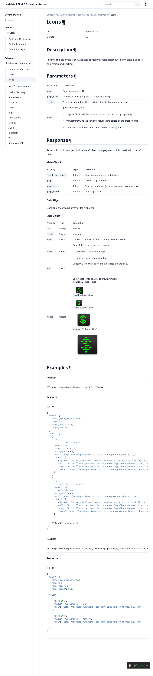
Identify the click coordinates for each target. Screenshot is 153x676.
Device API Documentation (18, 86)
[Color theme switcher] (145, 4)
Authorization (15, 97)
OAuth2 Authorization (19, 69)
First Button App (17, 49)
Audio (11, 127)
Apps (11, 112)
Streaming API (16, 143)
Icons (11, 79)
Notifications (15, 117)
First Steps (10, 32)
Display (12, 122)
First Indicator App (18, 44)
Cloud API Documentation (18, 63)
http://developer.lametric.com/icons (112, 59)
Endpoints (14, 102)
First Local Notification (20, 39)
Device (12, 107)
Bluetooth (13, 132)
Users (11, 74)
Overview (9, 20)
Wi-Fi (11, 138)
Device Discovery (17, 92)
